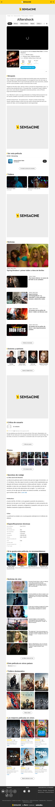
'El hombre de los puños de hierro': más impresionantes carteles (37, 328)
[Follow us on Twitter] (11, 791)
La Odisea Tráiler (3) (42, 708)
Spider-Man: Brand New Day (27, 738)
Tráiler (8, 745)
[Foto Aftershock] (13, 458)
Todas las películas (17, 15)
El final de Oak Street (39, 766)
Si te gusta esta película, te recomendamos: (26, 551)
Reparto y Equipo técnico (27, 370)
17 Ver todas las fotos (27, 469)
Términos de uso (25, 800)
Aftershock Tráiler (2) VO (34, 188)
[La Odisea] (13, 729)
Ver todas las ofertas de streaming (27, 168)
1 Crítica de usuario (28, 444)
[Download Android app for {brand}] (30, 791)
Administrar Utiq (42, 800)
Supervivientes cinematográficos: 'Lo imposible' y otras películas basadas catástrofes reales (37, 296)
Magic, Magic (11, 566)
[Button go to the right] (47, 24)
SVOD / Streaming (12, 156)
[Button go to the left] (44, 24)
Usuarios (29, 60)
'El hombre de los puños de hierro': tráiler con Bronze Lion (38, 311)
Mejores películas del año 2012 (21, 567)
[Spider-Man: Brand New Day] (27, 729)
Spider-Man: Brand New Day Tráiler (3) (13, 708)
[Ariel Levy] (33, 357)
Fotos (10, 450)
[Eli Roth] (11, 357)
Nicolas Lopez (29, 54)
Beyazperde (51, 790)
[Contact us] (11, 795)
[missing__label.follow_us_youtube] (3, 791)
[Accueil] (26, 2)
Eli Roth (26, 58)
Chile (21, 526)
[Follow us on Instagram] (15, 791)
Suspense (23, 52)
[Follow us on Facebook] (7, 791)
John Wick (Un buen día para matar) (37, 566)
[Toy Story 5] (41, 729)
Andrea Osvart (32, 58)
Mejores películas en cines (27, 778)
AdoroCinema (41, 792)
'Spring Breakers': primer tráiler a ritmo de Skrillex (25, 270)
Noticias (11, 242)
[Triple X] (22, 559)
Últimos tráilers (27, 712)
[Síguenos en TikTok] (7, 795)
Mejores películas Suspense (34, 567)
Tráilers (10, 174)
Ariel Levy (38, 58)
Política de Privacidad (34, 800)
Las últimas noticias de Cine (27, 658)
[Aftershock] (13, 58)
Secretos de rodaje (15, 475)
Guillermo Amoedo (35, 56)
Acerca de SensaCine (6, 800)
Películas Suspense (24, 15)
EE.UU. (24, 526)
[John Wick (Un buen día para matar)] (33, 559)
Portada (8, 15)
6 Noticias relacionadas (27, 342)
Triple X (22, 566)
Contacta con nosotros (16, 800)
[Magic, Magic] (11, 559)
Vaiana (22, 766)
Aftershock (12, 665)
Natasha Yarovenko (43, 364)
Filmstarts (45, 790)
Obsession (9, 766)
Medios (23, 60)
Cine (12, 15)
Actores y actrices (15, 349)
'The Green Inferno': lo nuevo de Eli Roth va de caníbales (38, 278)
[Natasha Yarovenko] (43, 357)
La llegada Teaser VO (41, 689)
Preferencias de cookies (27, 802)
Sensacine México (49, 792)
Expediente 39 (43, 566)
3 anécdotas (22, 533)
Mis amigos (36, 60)
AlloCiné (40, 790)
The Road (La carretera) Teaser (13, 689)
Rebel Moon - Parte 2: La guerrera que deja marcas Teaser (27, 689)
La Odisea (9, 738)
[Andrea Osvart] (22, 357)
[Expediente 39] (43, 559)
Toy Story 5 (37, 738)
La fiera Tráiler (27, 708)
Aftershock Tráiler (11, 188)
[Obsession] (13, 757)
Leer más (24, 492)
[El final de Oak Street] (41, 757)
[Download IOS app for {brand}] (25, 791)
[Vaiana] (27, 757)
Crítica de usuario (15, 422)
